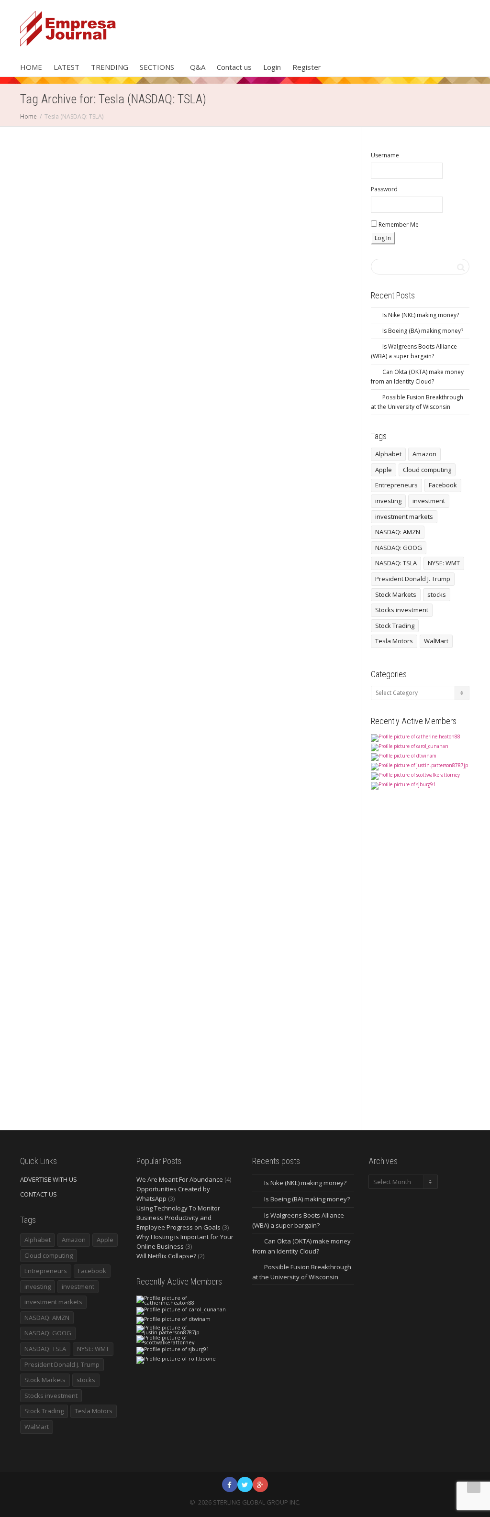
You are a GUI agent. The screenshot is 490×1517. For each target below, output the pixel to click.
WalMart (436, 641)
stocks (436, 594)
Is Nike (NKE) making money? (420, 315)
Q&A (197, 67)
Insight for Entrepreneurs (172, 309)
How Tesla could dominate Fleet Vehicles (65, 312)
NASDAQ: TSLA (396, 563)
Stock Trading (394, 625)
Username (385, 155)
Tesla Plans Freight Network (64, 961)
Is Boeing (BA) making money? (422, 331)
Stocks (50, 935)
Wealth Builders (179, 315)
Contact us (234, 67)
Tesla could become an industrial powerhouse (176, 350)
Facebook (443, 485)
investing (388, 500)
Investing (161, 315)
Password (384, 189)
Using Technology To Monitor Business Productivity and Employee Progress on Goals (178, 1217)
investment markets (404, 516)
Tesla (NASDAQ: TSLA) (68, 327)
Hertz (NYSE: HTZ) (290, 315)
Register (306, 67)
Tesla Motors (394, 641)
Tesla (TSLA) (172, 345)
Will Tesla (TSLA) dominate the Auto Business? (65, 279)
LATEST (66, 67)
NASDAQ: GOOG (398, 547)
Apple (383, 469)
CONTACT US (38, 1194)
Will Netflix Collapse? (166, 1256)
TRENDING (109, 67)
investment (428, 500)
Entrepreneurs (396, 485)
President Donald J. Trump (412, 578)
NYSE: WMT (444, 563)
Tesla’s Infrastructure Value (63, 965)
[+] (68, 248)
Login (272, 67)
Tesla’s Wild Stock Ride (60, 971)
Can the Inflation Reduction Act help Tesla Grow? (175, 287)
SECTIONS (158, 67)
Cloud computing (427, 469)
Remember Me (398, 224)
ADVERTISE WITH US (48, 1179)
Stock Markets (395, 594)
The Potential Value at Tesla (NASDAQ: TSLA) (66, 913)
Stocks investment (401, 609)
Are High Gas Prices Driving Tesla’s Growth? (288, 310)
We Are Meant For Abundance (179, 1179)
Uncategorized (55, 302)
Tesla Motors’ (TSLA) (59, 337)
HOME (31, 67)
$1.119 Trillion (287, 305)
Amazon (424, 454)
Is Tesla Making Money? (282, 325)
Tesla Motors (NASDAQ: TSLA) (65, 955)
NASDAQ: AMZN (397, 532)
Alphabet (388, 454)
